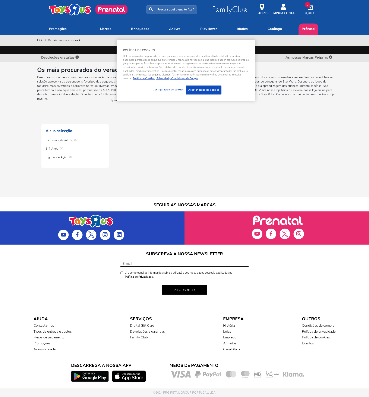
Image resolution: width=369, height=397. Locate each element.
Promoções (58, 29)
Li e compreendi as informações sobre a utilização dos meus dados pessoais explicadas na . (178, 275)
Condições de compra (318, 325)
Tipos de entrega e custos (53, 331)
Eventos (308, 343)
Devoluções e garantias (147, 331)
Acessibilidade (45, 349)
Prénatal (308, 29)
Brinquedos (140, 29)
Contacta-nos (44, 325)
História (229, 325)
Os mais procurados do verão (64, 40)
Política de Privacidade (139, 277)
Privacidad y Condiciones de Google (177, 78)
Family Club (139, 337)
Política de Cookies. (144, 78)
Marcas (105, 29)
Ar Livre (174, 29)
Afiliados (230, 343)
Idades (242, 29)
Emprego (229, 337)
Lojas (227, 331)
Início (40, 40)
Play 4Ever (208, 29)
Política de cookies (316, 337)
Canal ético (231, 349)
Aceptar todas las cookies (203, 90)
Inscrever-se (184, 290)
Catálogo (275, 29)
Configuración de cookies (168, 89)
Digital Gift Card (142, 325)
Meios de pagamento (49, 337)
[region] (186, 70)
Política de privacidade (318, 331)
